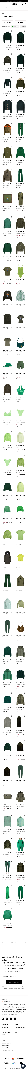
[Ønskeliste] (22, 4)
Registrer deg (14, 982)
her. (23, 988)
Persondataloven (6, 1045)
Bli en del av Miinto (6, 1032)
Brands (3, 1034)
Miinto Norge (7, 1001)
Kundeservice (18, 1029)
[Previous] (5, 943)
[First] (2, 942)
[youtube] (11, 1018)
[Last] (25, 942)
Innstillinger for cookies (7, 1050)
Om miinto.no (5, 1027)
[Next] (23, 943)
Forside (3, 13)
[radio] (6, 968)
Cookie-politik (5, 1047)
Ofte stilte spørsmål (19, 1027)
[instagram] (3, 1018)
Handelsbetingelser (6, 1043)
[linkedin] (7, 1018)
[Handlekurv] (25, 4)
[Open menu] (2, 4)
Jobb (3, 1029)
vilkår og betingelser (21, 986)
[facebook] (15, 1018)
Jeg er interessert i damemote (15, 968)
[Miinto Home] (14, 4)
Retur (16, 1032)
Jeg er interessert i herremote (15, 971)
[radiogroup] (14, 970)
